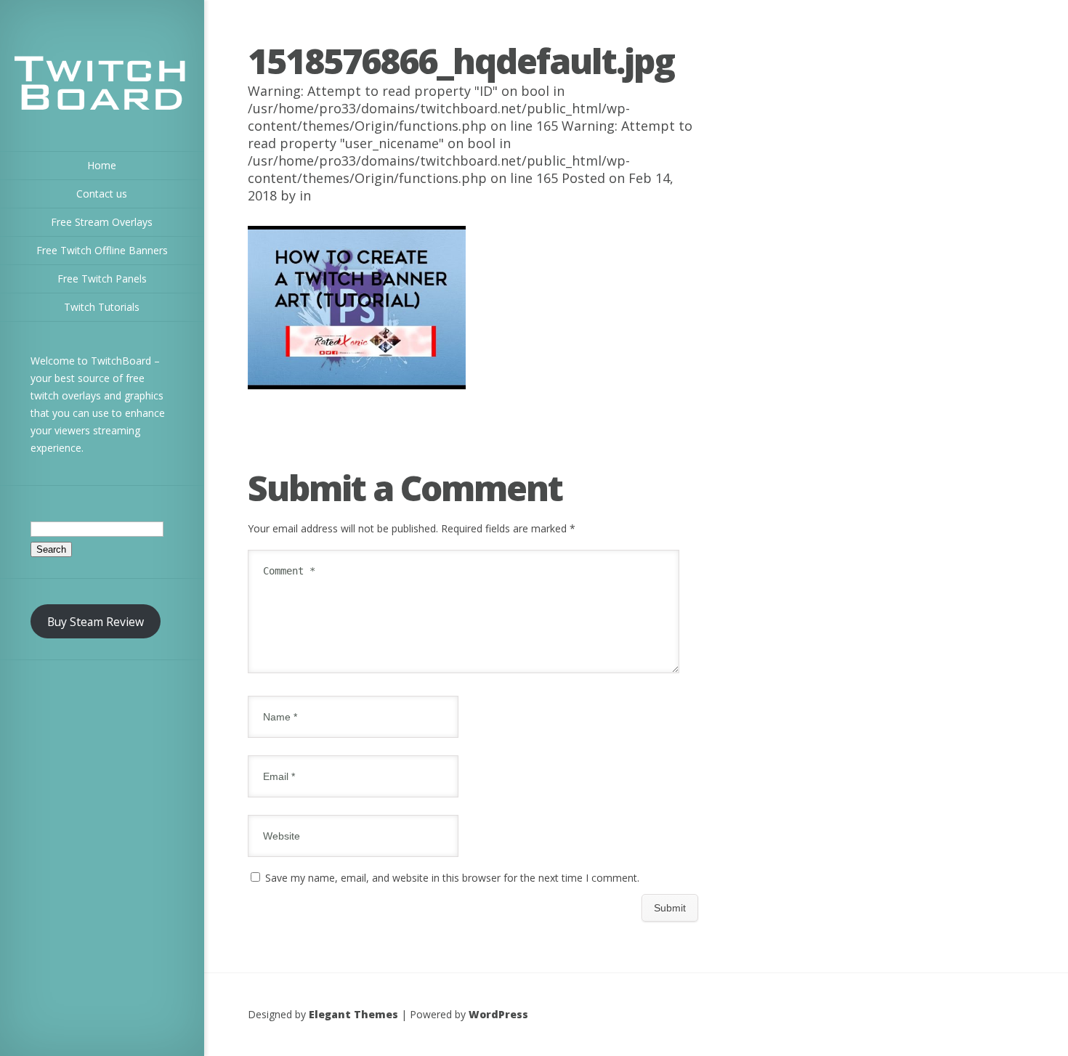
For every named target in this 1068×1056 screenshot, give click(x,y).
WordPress (498, 1014)
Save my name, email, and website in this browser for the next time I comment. (452, 878)
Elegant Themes (353, 1014)
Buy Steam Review (95, 622)
